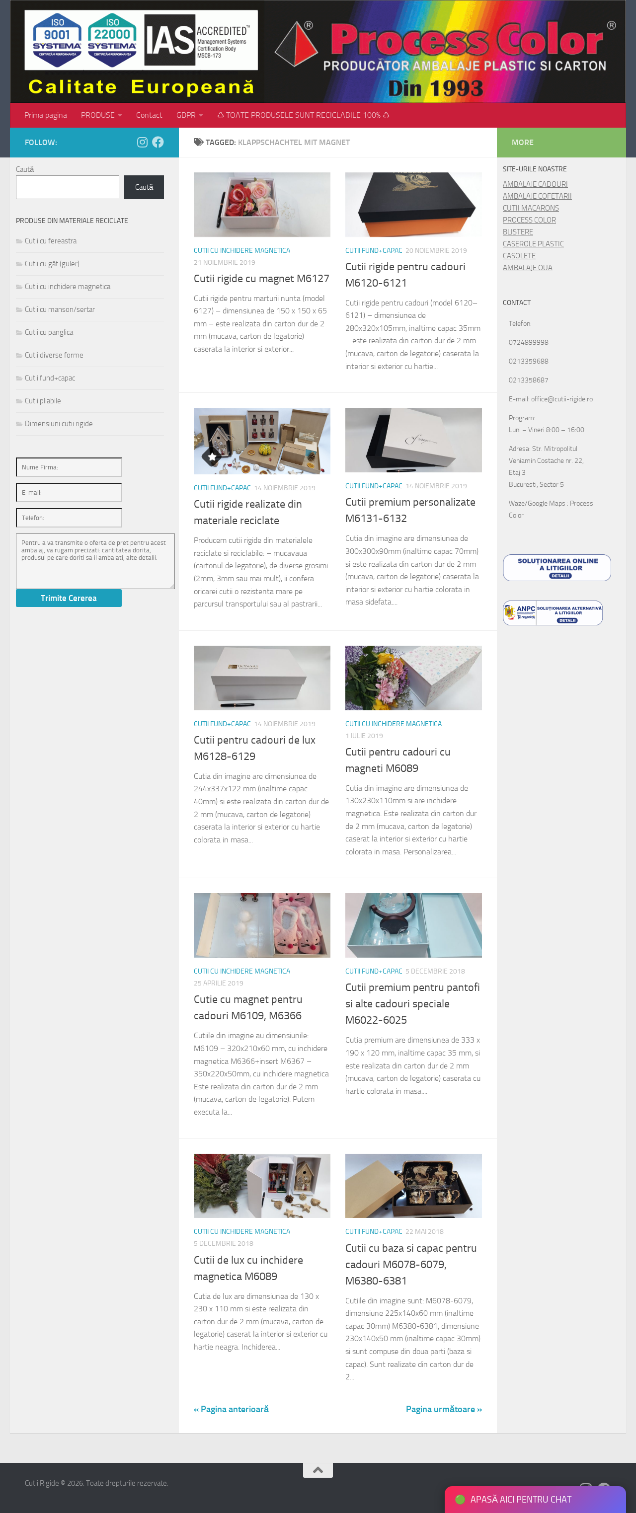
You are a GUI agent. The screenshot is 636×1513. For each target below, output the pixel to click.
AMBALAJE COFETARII (537, 196)
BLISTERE (518, 231)
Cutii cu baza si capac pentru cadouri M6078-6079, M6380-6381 (411, 1264)
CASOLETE (519, 255)
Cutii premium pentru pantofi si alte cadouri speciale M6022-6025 (412, 1004)
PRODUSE (98, 115)
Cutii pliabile (43, 400)
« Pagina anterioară (231, 1409)
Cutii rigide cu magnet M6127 (261, 278)
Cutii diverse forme (54, 355)
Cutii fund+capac (373, 250)
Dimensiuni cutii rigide (59, 423)
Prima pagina (45, 115)
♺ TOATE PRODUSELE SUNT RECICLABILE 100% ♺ (303, 115)
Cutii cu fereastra (51, 240)
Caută (25, 169)
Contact (149, 115)
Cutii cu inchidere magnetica (242, 250)
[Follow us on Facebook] (158, 142)
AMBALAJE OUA (528, 267)
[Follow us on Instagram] (142, 142)
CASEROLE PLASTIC (533, 243)
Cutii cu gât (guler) (52, 263)
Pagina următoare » (444, 1409)
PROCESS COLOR (529, 220)
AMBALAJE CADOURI (535, 184)
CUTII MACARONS (531, 208)
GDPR (186, 115)
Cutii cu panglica (49, 332)
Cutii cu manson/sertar (60, 309)
